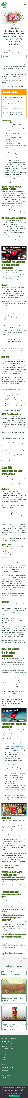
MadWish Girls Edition (11, 744)
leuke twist (19, 683)
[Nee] (26, 1092)
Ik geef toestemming (14, 1095)
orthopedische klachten (16, 205)
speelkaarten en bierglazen (12, 769)
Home (4, 64)
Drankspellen (10, 64)
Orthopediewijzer (6, 232)
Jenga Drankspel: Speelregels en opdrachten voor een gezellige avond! (14, 1027)
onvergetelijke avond (7, 797)
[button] (25, 4)
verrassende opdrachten (18, 674)
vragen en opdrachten (15, 746)
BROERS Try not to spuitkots (14, 279)
